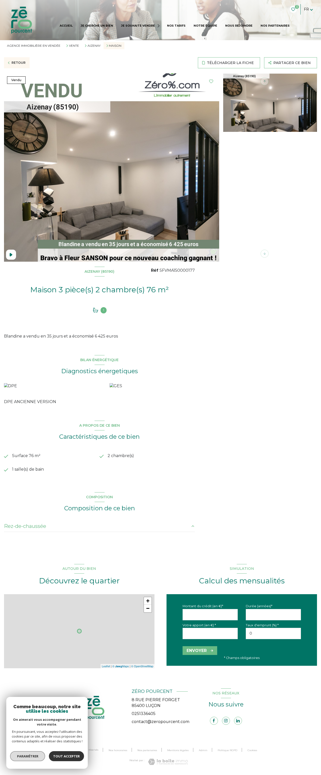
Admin (203, 750)
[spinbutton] (273, 633)
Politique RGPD (227, 750)
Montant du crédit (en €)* (203, 606)
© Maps (120, 666)
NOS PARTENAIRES (275, 25)
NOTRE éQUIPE (205, 25)
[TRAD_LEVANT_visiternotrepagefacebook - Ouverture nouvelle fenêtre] (214, 721)
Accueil (66, 25)
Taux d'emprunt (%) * (262, 625)
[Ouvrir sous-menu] (159, 26)
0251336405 (143, 713)
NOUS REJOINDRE (239, 25)
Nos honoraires (118, 750)
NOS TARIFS (176, 25)
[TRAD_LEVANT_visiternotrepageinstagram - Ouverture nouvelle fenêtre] (226, 721)
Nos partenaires (147, 750)
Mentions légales (178, 750)
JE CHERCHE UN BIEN (97, 25)
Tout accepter (66, 756)
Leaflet (106, 666)
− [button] (147, 608)
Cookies (252, 750)
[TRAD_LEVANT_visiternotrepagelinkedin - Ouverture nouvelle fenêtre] (238, 721)
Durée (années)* (259, 606)
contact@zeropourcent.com (160, 721)
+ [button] (147, 601)
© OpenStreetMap (142, 666)
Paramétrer (27, 756)
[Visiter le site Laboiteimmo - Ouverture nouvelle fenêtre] (167, 762)
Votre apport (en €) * (199, 625)
